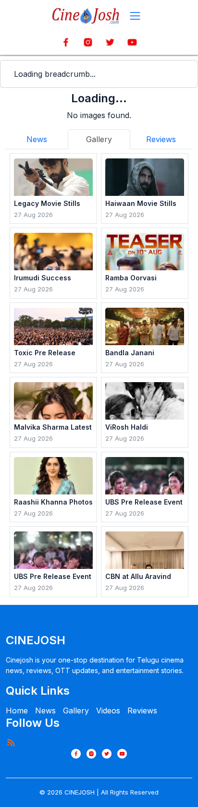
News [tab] (36, 139)
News (45, 710)
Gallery (76, 710)
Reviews (142, 710)
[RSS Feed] (10, 742)
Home (17, 710)
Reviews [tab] (161, 139)
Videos (108, 710)
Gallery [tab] (99, 139)
